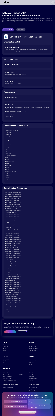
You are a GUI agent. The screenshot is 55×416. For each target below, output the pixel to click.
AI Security (31, 380)
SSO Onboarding (32, 390)
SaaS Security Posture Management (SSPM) (13, 374)
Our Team (5, 360)
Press (4, 362)
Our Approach (6, 359)
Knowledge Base (32, 350)
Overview (5, 344)
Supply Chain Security (8, 387)
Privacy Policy (32, 362)
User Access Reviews (33, 387)
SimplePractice (21, 29)
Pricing (4, 348)
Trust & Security (32, 359)
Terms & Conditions (33, 360)
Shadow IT (31, 374)
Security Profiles (32, 346)
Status (4, 350)
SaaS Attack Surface (7, 378)
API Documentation (33, 352)
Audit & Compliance (7, 376)
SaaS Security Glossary (34, 348)
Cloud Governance (33, 378)
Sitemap (30, 364)
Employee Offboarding (33, 389)
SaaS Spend (31, 376)
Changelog (5, 346)
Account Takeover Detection (9, 380)
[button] (52, 2)
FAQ (29, 344)
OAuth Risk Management (8, 389)
